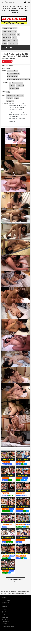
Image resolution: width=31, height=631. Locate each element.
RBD (9, 34)
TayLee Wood (6, 625)
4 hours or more (17, 83)
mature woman (14, 88)
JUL (18, 34)
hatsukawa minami (22, 495)
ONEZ (14, 37)
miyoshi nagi (20, 509)
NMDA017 (9, 98)
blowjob (19, 464)
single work (5, 480)
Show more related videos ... (16, 579)
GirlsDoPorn (5, 621)
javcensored (20, 86)
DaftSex (4, 623)
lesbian (12, 571)
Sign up (4, 609)
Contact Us (5, 602)
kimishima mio (21, 524)
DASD (24, 526)
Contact (4, 614)
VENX (10, 28)
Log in (4, 611)
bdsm (24, 511)
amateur (19, 478)
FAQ (3, 613)
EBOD (4, 37)
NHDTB (18, 480)
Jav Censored (8, 2)
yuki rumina (6, 571)
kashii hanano (21, 462)
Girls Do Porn (6, 620)
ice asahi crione (7, 540)
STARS (9, 480)
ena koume (6, 493)
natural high (24, 480)
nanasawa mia (21, 493)
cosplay (4, 542)
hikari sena (6, 555)
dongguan (5, 509)
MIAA (9, 557)
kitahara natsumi (13, 74)
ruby (8, 92)
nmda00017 (10, 101)
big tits (27, 524)
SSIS (9, 37)
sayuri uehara (21, 540)
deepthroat (19, 511)
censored (12, 86)
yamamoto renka (7, 524)
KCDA (25, 557)
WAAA (4, 44)
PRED (15, 31)
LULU (10, 44)
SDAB (15, 28)
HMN (9, 31)
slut (22, 464)
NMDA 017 (20, 96)
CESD (4, 34)
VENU (14, 34)
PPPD (4, 31)
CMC (28, 511)
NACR (15, 44)
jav (10, 83)
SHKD (15, 40)
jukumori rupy (10, 96)
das (28, 526)
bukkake (10, 495)
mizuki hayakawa (21, 555)
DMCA (4, 604)
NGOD (9, 40)
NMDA (16, 98)
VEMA (4, 28)
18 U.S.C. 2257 (6, 600)
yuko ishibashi (13, 71)
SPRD (4, 40)
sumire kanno (12, 76)
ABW (9, 573)
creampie (25, 478)
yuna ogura (6, 478)
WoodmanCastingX (8, 627)
